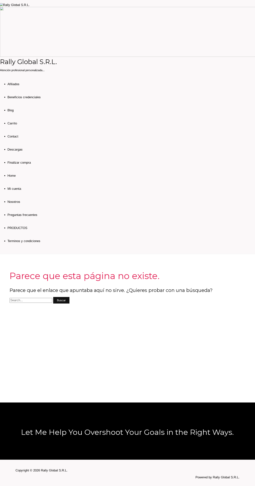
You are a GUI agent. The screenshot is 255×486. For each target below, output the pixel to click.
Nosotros (13, 202)
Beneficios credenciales (24, 97)
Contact (12, 136)
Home (11, 175)
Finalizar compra (19, 162)
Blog (10, 110)
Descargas (15, 149)
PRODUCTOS (17, 228)
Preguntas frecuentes (22, 215)
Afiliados (13, 84)
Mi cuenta (14, 189)
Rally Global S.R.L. (28, 62)
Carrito (12, 123)
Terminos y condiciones (23, 241)
